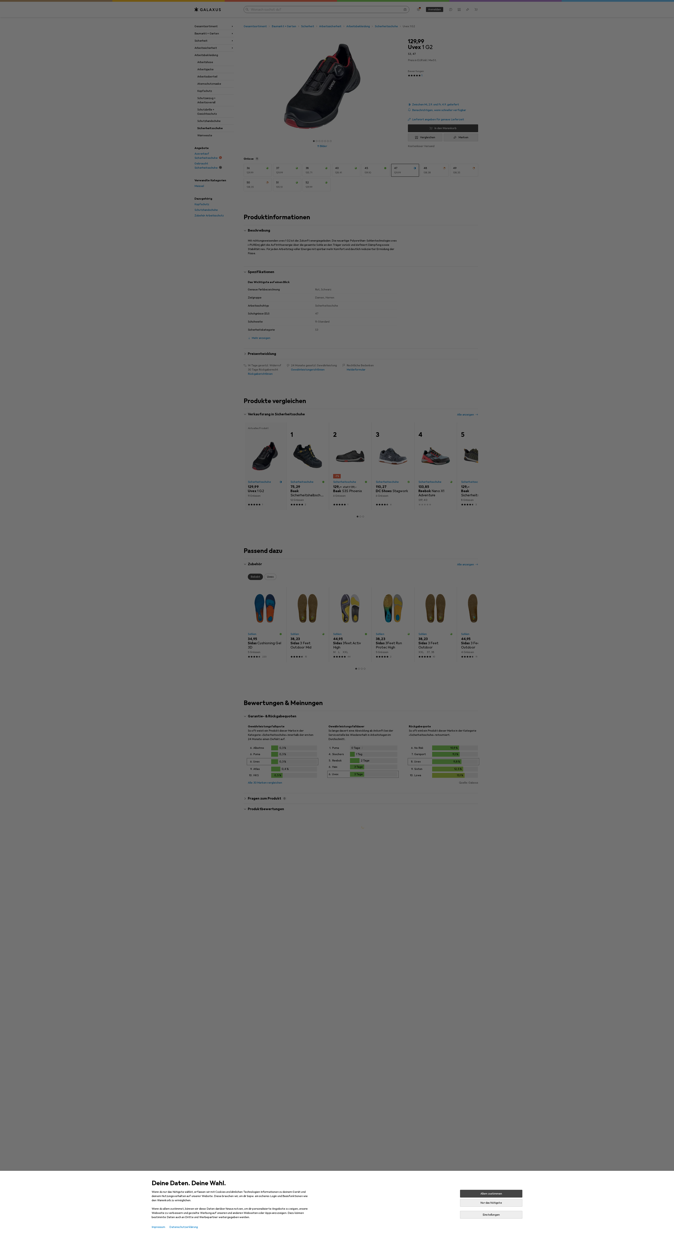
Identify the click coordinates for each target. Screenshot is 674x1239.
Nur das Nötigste (491, 1203)
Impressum (158, 1227)
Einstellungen (491, 1215)
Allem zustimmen (491, 1193)
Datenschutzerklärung (183, 1227)
